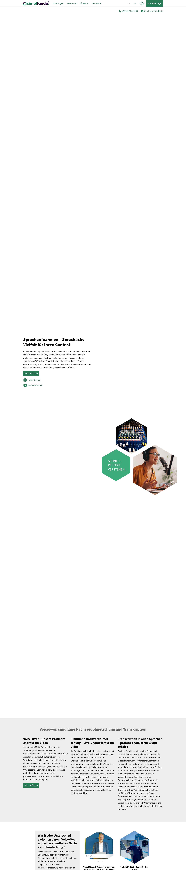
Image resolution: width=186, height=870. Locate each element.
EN (135, 3)
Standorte (96, 3)
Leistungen (58, 3)
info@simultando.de (153, 11)
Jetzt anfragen (31, 373)
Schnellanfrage (154, 3)
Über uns (85, 3)
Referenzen (72, 3)
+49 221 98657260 (130, 11)
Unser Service (34, 380)
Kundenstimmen (35, 385)
